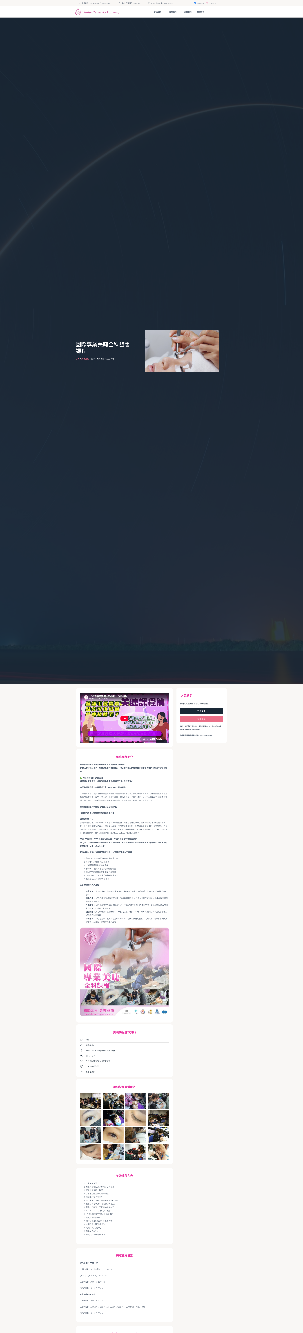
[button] (201, 711)
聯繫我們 (188, 12)
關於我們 (172, 12)
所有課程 (157, 12)
